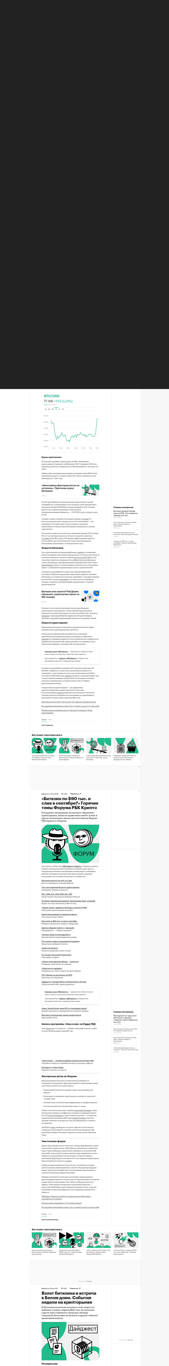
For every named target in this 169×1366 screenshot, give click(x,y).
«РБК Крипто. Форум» (71, 866)
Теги (50, 719)
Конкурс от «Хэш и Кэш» (53, 1068)
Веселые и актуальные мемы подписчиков (61, 1015)
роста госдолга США (82, 558)
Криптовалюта (117, 517)
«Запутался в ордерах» (52, 968)
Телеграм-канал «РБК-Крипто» (56, 651)
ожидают (46, 616)
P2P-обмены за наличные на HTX (57, 975)
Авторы (44, 719)
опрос (53, 1127)
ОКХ (45, 404)
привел (81, 552)
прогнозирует (47, 565)
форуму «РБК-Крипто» (68, 658)
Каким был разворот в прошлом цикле (59, 915)
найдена (45, 639)
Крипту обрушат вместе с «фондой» (58, 928)
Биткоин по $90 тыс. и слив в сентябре (59, 921)
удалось (60, 693)
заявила (68, 676)
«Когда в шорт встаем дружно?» (56, 935)
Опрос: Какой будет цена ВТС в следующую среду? (64, 1009)
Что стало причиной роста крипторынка (61, 887)
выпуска (50, 1029)
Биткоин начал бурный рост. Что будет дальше (61, 1203)
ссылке (68, 1161)
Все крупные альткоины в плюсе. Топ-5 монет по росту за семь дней (70, 706)
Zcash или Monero (50, 948)
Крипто (44, 495)
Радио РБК (89, 1024)
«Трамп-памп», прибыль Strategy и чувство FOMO (64, 908)
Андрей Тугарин (79, 1118)
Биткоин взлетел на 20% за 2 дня (57, 881)
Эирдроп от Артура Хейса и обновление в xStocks (64, 982)
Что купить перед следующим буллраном (61, 941)
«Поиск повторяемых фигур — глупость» (60, 962)
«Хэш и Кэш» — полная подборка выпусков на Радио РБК (68, 1061)
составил (85, 519)
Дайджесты (116, 528)
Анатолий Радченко (82, 1110)
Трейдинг (116, 536)
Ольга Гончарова (55, 1116)
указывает (64, 580)
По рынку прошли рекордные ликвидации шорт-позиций (68, 901)
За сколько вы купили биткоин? (56, 955)
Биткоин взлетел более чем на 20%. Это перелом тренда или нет (69, 702)
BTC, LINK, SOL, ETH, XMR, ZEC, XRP (57, 894)
